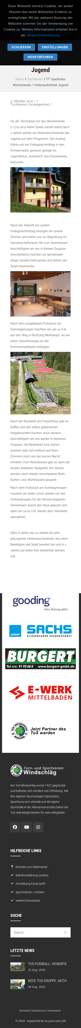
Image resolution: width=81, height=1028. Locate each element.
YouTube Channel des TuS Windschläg (26, 827)
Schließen (21, 47)
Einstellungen (55, 47)
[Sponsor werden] (40, 730)
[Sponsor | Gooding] (40, 603)
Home (20, 79)
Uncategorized (38, 104)
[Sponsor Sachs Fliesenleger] (40, 631)
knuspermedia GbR (55, 1021)
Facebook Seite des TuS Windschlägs (15, 827)
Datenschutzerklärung (43, 35)
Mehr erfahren (40, 57)
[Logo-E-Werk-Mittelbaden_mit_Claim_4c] (40, 693)
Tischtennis (35, 79)
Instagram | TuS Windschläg (38, 827)
